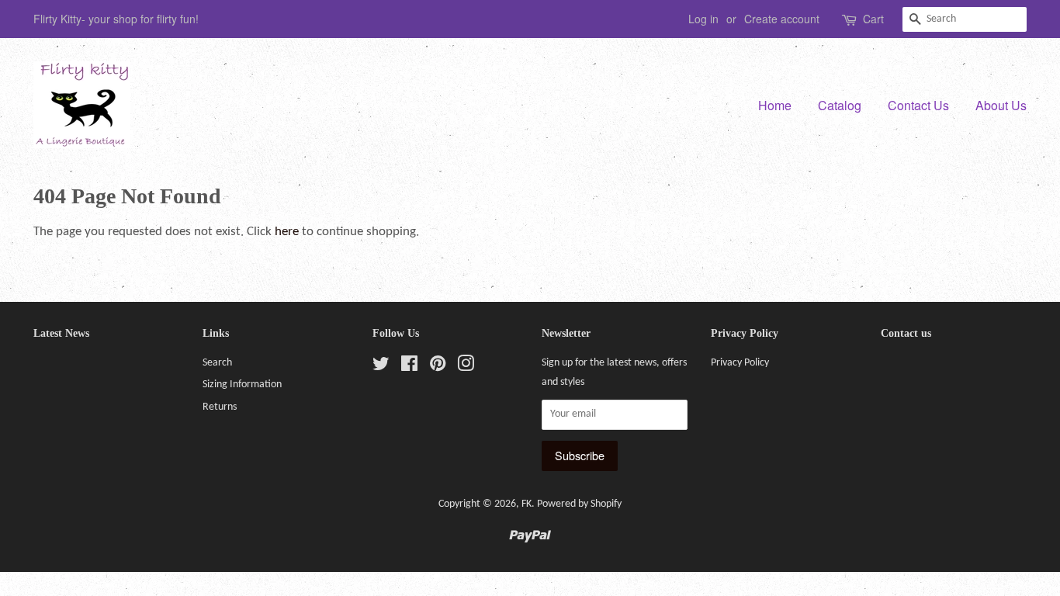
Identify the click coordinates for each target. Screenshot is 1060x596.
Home (775, 105)
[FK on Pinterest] (437, 367)
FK (526, 504)
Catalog (839, 105)
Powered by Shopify (579, 504)
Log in (703, 18)
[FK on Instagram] (465, 367)
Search (217, 363)
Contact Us (918, 105)
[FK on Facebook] (409, 367)
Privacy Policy (740, 363)
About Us (1001, 105)
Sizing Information (242, 384)
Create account (781, 18)
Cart (873, 18)
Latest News (61, 333)
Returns (220, 407)
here (287, 231)
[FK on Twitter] (381, 367)
